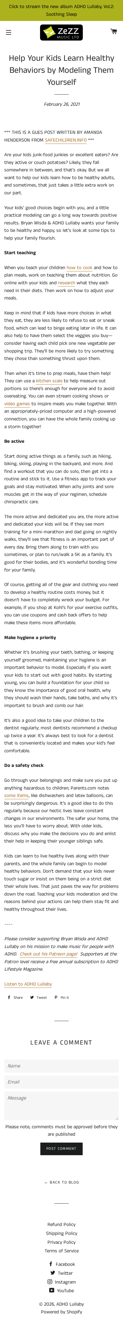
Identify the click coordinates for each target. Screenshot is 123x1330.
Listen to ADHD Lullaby (28, 984)
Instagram (64, 1282)
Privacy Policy (61, 1242)
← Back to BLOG (61, 1182)
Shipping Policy (61, 1233)
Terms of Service (62, 1250)
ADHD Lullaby (70, 1304)
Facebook (64, 1264)
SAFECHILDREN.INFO (66, 140)
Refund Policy (61, 1224)
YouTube (64, 1290)
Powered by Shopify (61, 1312)
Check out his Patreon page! (48, 954)
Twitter (64, 1273)
